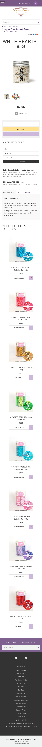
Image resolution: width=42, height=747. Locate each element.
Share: (30, 34)
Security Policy (21, 713)
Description (8, 192)
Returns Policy (21, 703)
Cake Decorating (13, 27)
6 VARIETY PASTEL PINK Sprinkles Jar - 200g (21, 517)
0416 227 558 (22, 720)
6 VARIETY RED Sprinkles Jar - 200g (21, 617)
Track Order (21, 677)
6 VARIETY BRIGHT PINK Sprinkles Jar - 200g (21, 318)
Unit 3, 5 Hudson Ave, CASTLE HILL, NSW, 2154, (22, 727)
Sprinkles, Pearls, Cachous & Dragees (17, 29)
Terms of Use (21, 707)
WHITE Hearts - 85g (10, 31)
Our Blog (21, 690)
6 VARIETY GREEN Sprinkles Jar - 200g (21, 418)
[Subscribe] (38, 647)
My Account (26, 3)
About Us (21, 687)
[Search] (38, 22)
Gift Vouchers (21, 670)
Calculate (21, 161)
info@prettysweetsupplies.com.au (22, 723)
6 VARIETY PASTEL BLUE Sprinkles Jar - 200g (20, 468)
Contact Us (21, 693)
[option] (21, 72)
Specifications (24, 192)
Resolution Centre (21, 680)
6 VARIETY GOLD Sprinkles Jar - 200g (21, 368)
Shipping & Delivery (21, 700)
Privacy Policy (21, 710)
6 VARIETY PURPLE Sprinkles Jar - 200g (21, 567)
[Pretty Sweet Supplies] (21, 11)
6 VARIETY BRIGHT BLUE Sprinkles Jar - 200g (21, 269)
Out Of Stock (19, 278)
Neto (28, 743)
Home (4, 27)
